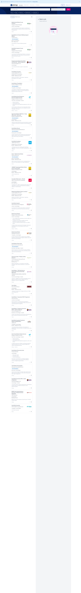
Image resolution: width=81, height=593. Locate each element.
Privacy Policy (35, 1)
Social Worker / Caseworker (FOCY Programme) (21, 297)
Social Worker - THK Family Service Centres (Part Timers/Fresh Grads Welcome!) (18, 271)
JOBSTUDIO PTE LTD (16, 142)
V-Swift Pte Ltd (14, 37)
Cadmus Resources (15, 155)
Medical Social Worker (16, 213)
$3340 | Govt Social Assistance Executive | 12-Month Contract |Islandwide (17, 392)
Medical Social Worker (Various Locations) (19, 191)
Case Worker (14, 285)
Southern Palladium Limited (17, 84)
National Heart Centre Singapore (18, 204)
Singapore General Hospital (17, 24)
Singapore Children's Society (17, 98)
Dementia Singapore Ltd (16, 63)
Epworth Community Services (17, 244)
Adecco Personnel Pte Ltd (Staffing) (18, 180)
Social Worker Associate (16, 71)
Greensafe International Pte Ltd (17, 367)
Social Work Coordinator (16, 141)
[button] (32, 17)
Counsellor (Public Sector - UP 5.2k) (18, 178)
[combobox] (30, 9)
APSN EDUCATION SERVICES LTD (18, 129)
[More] (29, 31)
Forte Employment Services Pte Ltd (18, 259)
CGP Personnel (14, 395)
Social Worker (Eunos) (16, 128)
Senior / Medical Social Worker (17, 153)
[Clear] (49, 9)
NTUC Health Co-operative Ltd (17, 406)
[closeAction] (79, 1)
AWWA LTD (14, 322)
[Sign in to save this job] (31, 31)
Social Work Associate (16, 405)
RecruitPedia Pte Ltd (15, 286)
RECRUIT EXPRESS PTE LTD (17, 116)
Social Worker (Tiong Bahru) (17, 83)
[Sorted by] (32, 17)
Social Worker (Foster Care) (17, 243)
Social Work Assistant (16, 203)
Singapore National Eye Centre (17, 215)
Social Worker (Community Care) (18, 350)
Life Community (15, 298)
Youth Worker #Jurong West (17, 365)
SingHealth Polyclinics (16, 233)
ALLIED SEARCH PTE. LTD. (17, 73)
